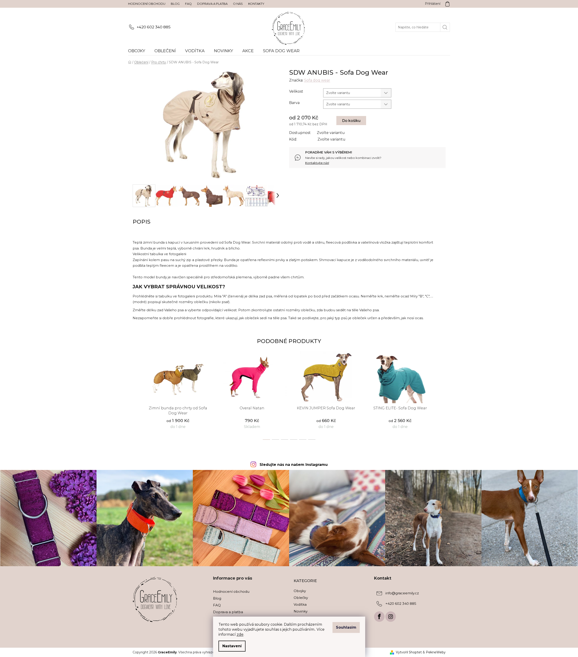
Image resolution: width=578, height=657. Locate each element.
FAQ (188, 3)
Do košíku (351, 121)
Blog (175, 3)
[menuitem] (139, 51)
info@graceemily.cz (402, 593)
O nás (238, 3)
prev (136, 397)
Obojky (300, 591)
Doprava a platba (212, 3)
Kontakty (256, 3)
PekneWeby (436, 652)
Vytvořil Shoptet (409, 652)
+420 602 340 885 (153, 27)
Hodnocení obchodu (146, 3)
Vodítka (300, 604)
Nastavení (232, 646)
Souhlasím (346, 627)
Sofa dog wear (317, 80)
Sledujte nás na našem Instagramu (294, 464)
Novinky (301, 611)
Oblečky (301, 597)
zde (240, 634)
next (442, 397)
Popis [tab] (141, 221)
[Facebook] (379, 616)
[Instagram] (390, 616)
